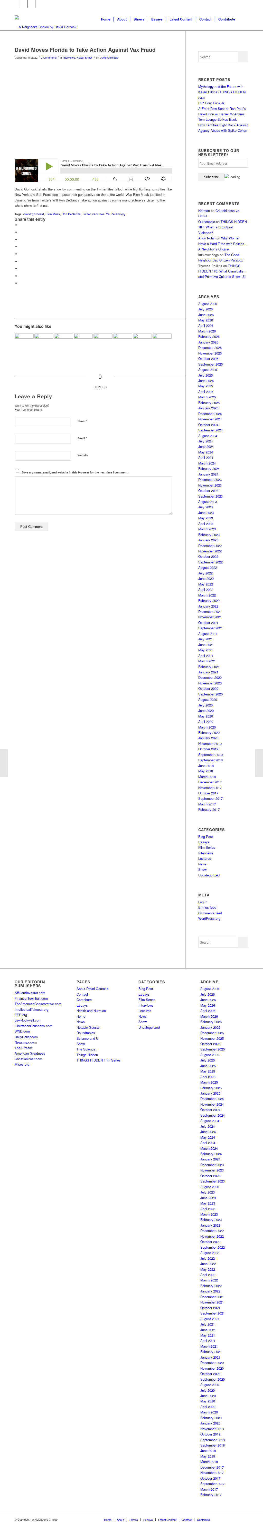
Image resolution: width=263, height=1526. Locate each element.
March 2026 (207, 331)
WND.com (22, 1031)
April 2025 (205, 391)
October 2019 (208, 748)
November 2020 (210, 683)
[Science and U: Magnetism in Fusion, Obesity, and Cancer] (4, 763)
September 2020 (210, 694)
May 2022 (205, 584)
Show (88, 57)
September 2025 (210, 364)
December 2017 (210, 782)
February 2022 (209, 600)
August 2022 (207, 567)
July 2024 (205, 441)
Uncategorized (209, 875)
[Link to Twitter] (23, 4)
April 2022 (205, 589)
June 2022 (206, 578)
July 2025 (205, 375)
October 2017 (208, 793)
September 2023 (210, 496)
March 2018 (207, 776)
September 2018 (210, 759)
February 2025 (209, 402)
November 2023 (210, 485)
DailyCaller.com (26, 1036)
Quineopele (206, 221)
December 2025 (210, 347)
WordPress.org (209, 918)
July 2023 (205, 506)
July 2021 (205, 638)
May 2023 (205, 518)
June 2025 (206, 380)
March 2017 (207, 804)
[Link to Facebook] (16, 4)
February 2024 (209, 468)
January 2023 (208, 540)
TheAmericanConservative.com (38, 1003)
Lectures (204, 858)
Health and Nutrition (91, 1010)
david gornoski (33, 214)
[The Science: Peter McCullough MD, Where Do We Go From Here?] (24, 343)
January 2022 (208, 606)
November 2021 (210, 616)
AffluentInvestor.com (30, 992)
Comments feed (210, 913)
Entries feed (207, 907)
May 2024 (205, 452)
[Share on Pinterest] (21, 246)
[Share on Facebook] (21, 225)
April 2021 (205, 655)
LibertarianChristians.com (33, 1025)
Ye (108, 214)
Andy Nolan (206, 238)
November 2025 (210, 353)
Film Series (206, 847)
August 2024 (207, 435)
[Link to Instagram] (31, 4)
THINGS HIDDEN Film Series (99, 1060)
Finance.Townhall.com (31, 998)
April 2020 (205, 721)
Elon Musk (52, 214)
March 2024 (207, 463)
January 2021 (208, 672)
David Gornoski (109, 57)
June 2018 (206, 765)
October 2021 (208, 622)
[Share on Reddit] (21, 276)
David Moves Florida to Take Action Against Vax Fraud (85, 49)
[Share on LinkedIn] (21, 253)
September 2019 (210, 754)
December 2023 (210, 479)
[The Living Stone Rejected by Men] (102, 343)
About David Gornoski (93, 988)
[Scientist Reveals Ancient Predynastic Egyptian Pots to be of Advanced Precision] (122, 343)
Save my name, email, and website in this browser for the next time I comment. (75, 472)
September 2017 (210, 798)
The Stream (23, 1047)
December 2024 (210, 413)
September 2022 (210, 562)
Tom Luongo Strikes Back (217, 119)
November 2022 (210, 551)
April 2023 (205, 523)
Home (81, 1016)
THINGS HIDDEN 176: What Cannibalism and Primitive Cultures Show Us (222, 271)
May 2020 (205, 716)
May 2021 (205, 650)
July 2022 (205, 573)
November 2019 (210, 743)
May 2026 (205, 320)
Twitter (86, 214)
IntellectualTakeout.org (31, 1009)
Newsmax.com (26, 1042)
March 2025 (207, 397)
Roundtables (86, 1032)
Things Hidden (87, 1054)
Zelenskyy (118, 214)
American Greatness (30, 1053)
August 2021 (207, 633)
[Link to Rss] (39, 4)
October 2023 (208, 490)
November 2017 (210, 787)
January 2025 (208, 408)
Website (83, 455)
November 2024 (210, 419)
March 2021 (207, 661)
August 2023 (207, 501)
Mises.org (22, 1064)
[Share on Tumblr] (21, 261)
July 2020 (205, 705)
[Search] (243, 19)
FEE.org (21, 1014)
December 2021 (210, 611)
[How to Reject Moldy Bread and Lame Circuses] (43, 343)
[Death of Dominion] (63, 343)
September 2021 (210, 627)
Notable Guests (88, 1027)
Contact (82, 994)
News (80, 57)
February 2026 (209, 336)
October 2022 (208, 556)
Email (82, 438)
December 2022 (210, 545)
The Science (86, 1049)
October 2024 (208, 424)
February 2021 (209, 666)
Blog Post (205, 836)
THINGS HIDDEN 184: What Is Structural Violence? (222, 227)
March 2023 (207, 529)
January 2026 (208, 342)
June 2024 (206, 446)
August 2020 (207, 699)
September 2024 (210, 430)
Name (82, 420)
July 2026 (205, 309)
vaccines (98, 214)
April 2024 (205, 457)
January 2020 (208, 737)
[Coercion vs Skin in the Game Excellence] (83, 343)
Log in (202, 902)
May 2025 (205, 385)
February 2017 (209, 809)
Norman (204, 210)
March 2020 (207, 727)
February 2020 (209, 732)
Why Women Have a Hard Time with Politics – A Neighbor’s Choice (222, 243)
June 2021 (206, 644)
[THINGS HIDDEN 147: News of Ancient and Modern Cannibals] (142, 343)
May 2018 (205, 771)
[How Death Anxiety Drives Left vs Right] (259, 763)
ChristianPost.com (28, 1058)
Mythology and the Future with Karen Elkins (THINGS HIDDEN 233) (222, 92)
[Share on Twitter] (21, 232)
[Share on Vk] (21, 268)
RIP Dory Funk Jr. (211, 102)
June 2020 (206, 710)
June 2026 (206, 314)
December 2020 (210, 677)
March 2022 (207, 595)
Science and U (87, 1038)
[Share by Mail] (21, 283)
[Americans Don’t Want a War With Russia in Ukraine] (162, 343)
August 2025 (207, 369)
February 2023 (209, 534)
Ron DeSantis (71, 214)
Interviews (69, 57)
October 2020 (208, 688)
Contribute (84, 999)
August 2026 (207, 303)
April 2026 (205, 325)
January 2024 (208, 474)
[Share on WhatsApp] (21, 239)
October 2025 (208, 358)
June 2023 (206, 512)
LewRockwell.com (28, 1020)
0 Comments (49, 57)
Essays (204, 842)
